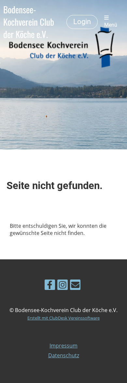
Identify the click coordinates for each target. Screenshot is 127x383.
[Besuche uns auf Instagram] (62, 286)
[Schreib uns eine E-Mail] (75, 286)
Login (82, 22)
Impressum (63, 345)
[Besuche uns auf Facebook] (50, 286)
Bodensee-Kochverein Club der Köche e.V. (28, 22)
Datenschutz (63, 355)
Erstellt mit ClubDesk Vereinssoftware (63, 318)
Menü (110, 25)
